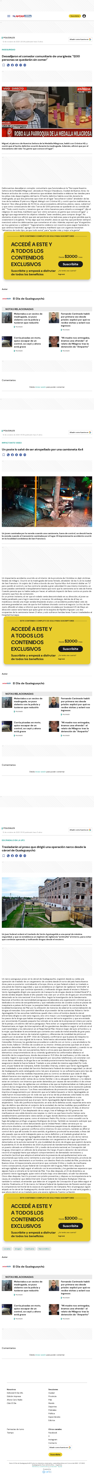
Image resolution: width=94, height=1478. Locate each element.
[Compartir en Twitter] (16, 65)
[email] (20, 65)
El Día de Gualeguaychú (28, 298)
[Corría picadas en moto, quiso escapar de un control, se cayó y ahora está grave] (7, 341)
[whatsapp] (8, 65)
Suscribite (75, 16)
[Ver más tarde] (4, 65)
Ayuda (60, 1466)
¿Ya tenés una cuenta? (67, 272)
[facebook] (12, 65)
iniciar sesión (40, 387)
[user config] (84, 16)
